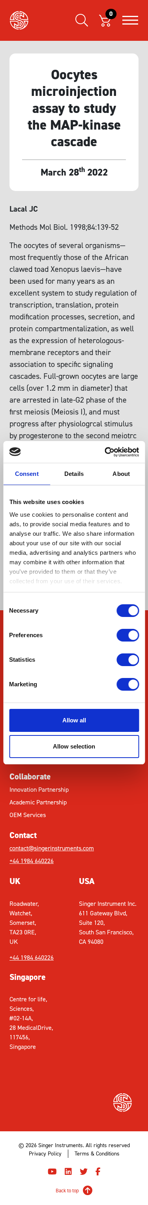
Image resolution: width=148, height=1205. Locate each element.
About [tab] (121, 473)
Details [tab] (74, 473)
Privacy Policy (45, 1153)
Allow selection (74, 746)
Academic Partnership (38, 802)
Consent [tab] (27, 473)
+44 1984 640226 (31, 861)
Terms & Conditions (97, 1153)
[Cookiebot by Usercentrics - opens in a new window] (105, 452)
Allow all (74, 720)
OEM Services (27, 815)
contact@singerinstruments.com (41, 848)
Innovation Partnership (39, 789)
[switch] (127, 635)
